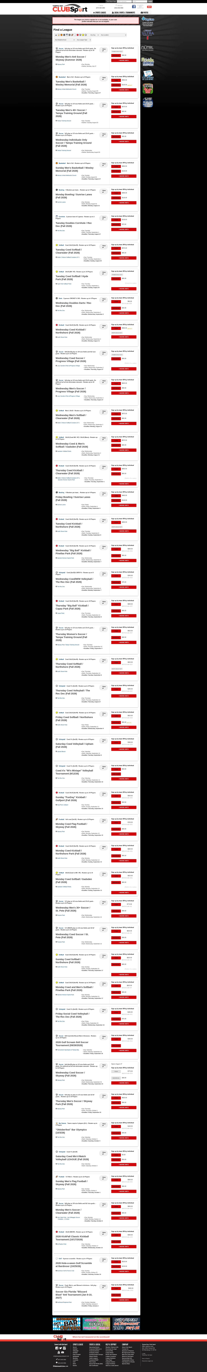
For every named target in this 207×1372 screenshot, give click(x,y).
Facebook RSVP (93, 1360)
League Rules (109, 1352)
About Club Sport (127, 1347)
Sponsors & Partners (128, 1350)
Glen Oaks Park (62, 1217)
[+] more (66, 1219)
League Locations (111, 1356)
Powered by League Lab (147, 1361)
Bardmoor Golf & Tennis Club (65, 1271)
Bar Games (62, 1123)
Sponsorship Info (127, 1358)
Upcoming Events (94, 1347)
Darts (60, 298)
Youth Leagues (93, 1358)
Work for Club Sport (127, 1356)
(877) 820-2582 (100, 8)
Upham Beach (61, 751)
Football (61, 819)
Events (75, 1365)
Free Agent (116, 774)
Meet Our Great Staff (128, 1354)
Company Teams (94, 1352)
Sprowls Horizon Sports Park (66, 480)
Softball (61, 245)
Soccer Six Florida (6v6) (96, 1363)
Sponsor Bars (126, 1363)
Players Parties (93, 1356)
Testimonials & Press (128, 1360)
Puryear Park (61, 915)
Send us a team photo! (112, 1365)
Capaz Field (60, 613)
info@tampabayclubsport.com (61, 1356)
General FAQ (109, 1350)
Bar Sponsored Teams (128, 1352)
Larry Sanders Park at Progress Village (68, 366)
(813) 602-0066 (118, 8)
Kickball (61, 325)
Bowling (61, 190)
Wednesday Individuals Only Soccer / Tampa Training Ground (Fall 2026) (74, 142)
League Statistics (110, 1358)
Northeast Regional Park (64, 1302)
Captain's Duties (110, 1361)
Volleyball (62, 572)
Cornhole (62, 216)
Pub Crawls (92, 1361)
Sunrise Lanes (61, 202)
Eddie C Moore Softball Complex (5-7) (68, 257)
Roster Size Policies (111, 1354)
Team (116, 80)
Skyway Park (61, 64)
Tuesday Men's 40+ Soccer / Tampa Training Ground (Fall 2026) (71, 113)
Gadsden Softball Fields (64, 451)
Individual (116, 55)
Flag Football (76, 1354)
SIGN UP (149, 7)
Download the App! (111, 1349)
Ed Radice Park (61, 1244)
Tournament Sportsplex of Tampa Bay (68, 1050)
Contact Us (125, 1349)
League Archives (110, 1363)
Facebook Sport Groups (96, 1354)
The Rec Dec (61, 230)
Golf (60, 1258)
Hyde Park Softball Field (64, 284)
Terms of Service (146, 1358)
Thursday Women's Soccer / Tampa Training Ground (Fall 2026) (71, 637)
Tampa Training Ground (64, 121)
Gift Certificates (93, 1365)
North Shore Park (62, 337)
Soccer (61, 48)
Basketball (62, 77)
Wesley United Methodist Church (66, 89)
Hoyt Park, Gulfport (62, 805)
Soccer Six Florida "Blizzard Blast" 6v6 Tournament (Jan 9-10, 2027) (74, 1294)
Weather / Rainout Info (112, 1347)
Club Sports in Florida (128, 1361)
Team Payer (109, 1360)
